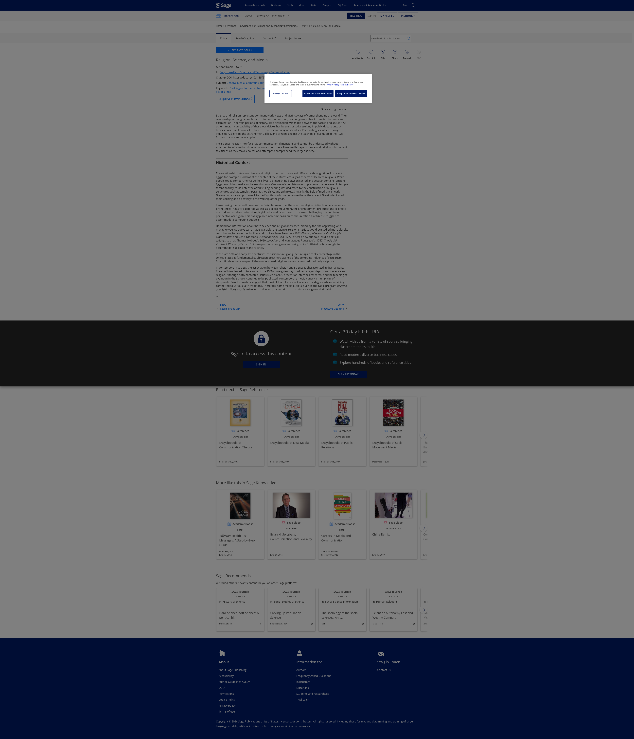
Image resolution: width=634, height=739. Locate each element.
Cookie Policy (346, 84)
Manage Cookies (280, 93)
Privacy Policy (333, 84)
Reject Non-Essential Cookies (318, 93)
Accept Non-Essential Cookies (351, 93)
